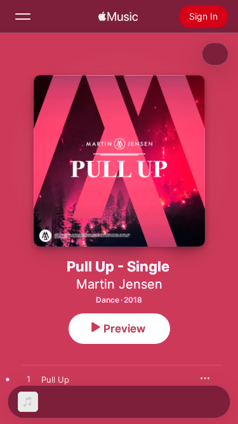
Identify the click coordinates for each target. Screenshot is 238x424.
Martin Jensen (119, 284)
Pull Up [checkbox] (55, 379)
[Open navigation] (23, 17)
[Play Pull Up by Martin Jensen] (28, 379)
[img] (118, 16)
